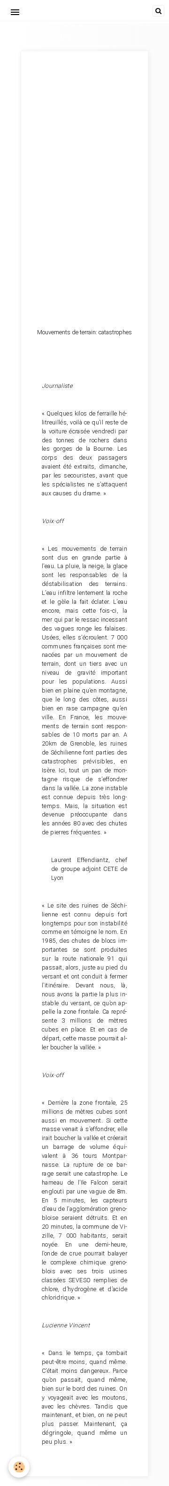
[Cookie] (19, 1467)
